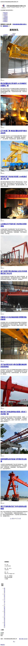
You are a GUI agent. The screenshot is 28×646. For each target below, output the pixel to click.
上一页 (11, 518)
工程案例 (5, 17)
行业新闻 (13, 34)
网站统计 (3, 644)
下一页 (19, 518)
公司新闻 (5, 34)
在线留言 (5, 20)
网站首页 (5, 12)
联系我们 (5, 21)
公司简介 (5, 14)
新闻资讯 (5, 18)
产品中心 (5, 15)
